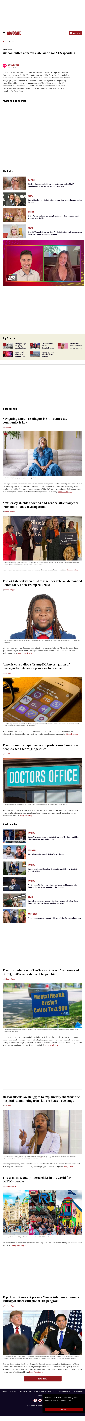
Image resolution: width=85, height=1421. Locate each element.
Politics (31, 228)
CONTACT (5, 1391)
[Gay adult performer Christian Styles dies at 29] (14, 852)
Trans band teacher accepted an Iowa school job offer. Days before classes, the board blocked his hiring (53, 902)
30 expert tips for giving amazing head (20, 345)
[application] (43, 263)
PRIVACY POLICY (52, 1391)
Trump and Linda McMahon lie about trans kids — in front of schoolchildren (52, 870)
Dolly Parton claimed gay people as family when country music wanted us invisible (53, 217)
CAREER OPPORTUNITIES (25, 1391)
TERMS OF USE (78, 1391)
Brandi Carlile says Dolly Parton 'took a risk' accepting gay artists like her (55, 201)
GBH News (42, 1158)
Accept (63, 1409)
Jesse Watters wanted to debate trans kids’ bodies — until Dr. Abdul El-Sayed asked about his (53, 838)
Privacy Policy (50, 1400)
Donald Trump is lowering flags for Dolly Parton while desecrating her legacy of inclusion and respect (55, 233)
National (31, 833)
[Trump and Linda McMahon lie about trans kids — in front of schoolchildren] (14, 868)
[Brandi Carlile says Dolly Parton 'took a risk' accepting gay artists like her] (14, 199)
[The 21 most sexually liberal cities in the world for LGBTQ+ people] (42, 1212)
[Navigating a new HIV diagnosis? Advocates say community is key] (42, 454)
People (30, 196)
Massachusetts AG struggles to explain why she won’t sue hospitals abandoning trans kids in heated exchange (41, 1099)
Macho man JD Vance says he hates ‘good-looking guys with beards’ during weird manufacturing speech (52, 886)
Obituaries (32, 850)
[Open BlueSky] (40, 1400)
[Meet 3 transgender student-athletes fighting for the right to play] (14, 916)
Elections (31, 180)
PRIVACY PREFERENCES (65, 1391)
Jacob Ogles (7, 673)
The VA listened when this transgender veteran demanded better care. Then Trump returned (42, 583)
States (30, 897)
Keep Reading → (65, 492)
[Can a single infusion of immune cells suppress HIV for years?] (8, 354)
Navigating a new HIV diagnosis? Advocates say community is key (35, 420)
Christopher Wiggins (9, 512)
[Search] (65, 33)
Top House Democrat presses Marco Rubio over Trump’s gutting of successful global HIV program (41, 1299)
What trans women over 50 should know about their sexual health (76, 348)
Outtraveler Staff (14, 64)
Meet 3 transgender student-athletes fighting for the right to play (54, 918)
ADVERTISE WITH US (40, 1391)
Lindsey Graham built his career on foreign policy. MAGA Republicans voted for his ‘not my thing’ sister (51, 185)
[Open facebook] (35, 1400)
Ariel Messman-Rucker (10, 1186)
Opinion (31, 212)
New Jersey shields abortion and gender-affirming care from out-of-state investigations (40, 505)
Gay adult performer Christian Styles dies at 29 (47, 854)
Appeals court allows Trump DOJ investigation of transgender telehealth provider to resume (36, 666)
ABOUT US (13, 1391)
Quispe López (8, 427)
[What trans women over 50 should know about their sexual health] (63, 345)
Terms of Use (66, 1400)
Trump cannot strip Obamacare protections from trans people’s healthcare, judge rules (40, 747)
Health (11, 42)
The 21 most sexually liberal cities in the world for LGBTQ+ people (37, 1179)
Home (5, 42)
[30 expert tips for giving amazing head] (8, 345)
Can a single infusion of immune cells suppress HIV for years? (20, 356)
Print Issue (32, 914)
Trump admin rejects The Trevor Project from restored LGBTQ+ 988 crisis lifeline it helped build (41, 972)
